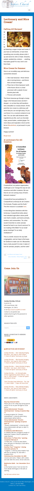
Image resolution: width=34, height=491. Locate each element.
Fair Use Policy (21, 485)
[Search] (28, 327)
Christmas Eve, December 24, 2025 (15, 456)
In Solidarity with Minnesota (13, 431)
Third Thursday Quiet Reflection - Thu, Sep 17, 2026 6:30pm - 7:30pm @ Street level (16, 382)
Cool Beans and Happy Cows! (14, 254)
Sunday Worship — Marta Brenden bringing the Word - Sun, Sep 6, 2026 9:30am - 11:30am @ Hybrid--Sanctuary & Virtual (17, 367)
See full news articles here (11, 474)
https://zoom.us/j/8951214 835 (16, 309)
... (8, 407)
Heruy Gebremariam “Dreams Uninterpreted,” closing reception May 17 (16, 410)
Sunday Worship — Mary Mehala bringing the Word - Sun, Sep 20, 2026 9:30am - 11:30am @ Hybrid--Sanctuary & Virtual (16, 388)
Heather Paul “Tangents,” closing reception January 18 (15, 448)
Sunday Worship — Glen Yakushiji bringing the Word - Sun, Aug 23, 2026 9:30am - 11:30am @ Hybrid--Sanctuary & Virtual (16, 354)
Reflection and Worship (15, 349)
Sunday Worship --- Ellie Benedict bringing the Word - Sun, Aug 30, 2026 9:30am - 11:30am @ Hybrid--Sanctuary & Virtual (16, 361)
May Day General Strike (11, 402)
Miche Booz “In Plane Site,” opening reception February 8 (15, 439)
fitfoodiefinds (12, 125)
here (24, 206)
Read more (7, 136)
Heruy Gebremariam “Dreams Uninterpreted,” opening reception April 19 (15, 421)
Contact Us (12, 485)
